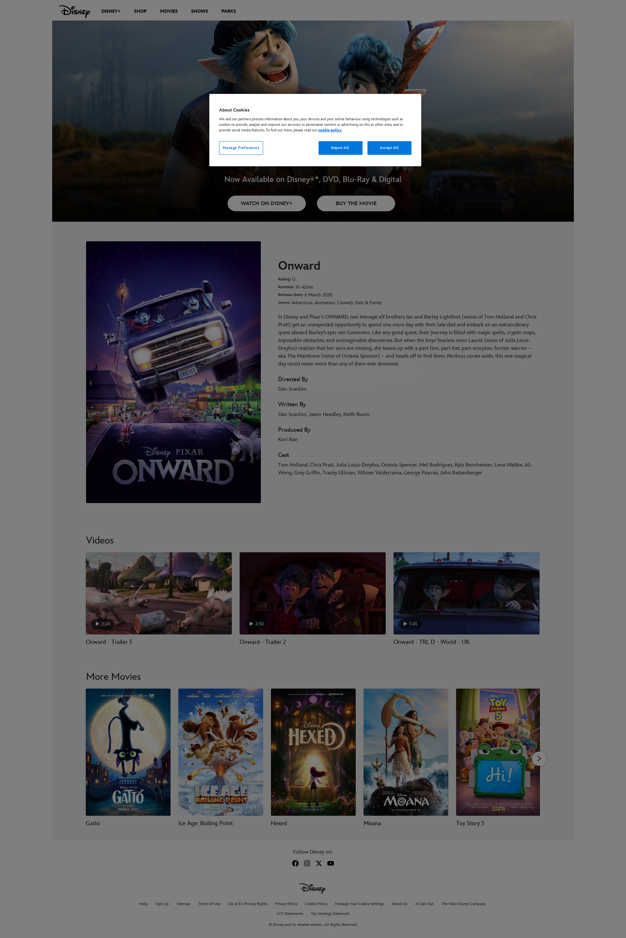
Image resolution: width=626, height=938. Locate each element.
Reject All (340, 148)
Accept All (389, 148)
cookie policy (329, 130)
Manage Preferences (241, 148)
